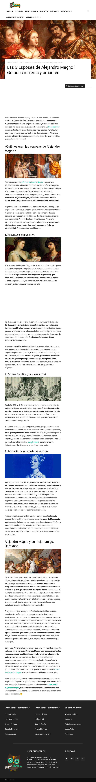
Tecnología (65, 11)
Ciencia (8, 11)
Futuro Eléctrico (41, 729)
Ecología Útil (39, 719)
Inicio (9, 62)
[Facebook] (66, 759)
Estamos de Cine (41, 714)
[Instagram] (72, 758)
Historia (43, 11)
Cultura (18, 11)
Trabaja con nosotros (73, 724)
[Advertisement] (63, 5)
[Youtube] (83, 759)
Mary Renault (33, 442)
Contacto (68, 719)
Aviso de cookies (71, 714)
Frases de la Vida (11, 719)
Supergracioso (10, 734)
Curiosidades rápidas (14, 17)
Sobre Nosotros (32, 17)
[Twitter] (77, 759)
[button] (88, 11)
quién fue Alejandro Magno (31, 182)
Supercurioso (53, 127)
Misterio (53, 11)
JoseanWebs (69, 729)
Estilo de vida (30, 11)
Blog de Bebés (40, 724)
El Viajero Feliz (10, 714)
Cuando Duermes (11, 729)
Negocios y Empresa (42, 734)
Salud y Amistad (11, 724)
